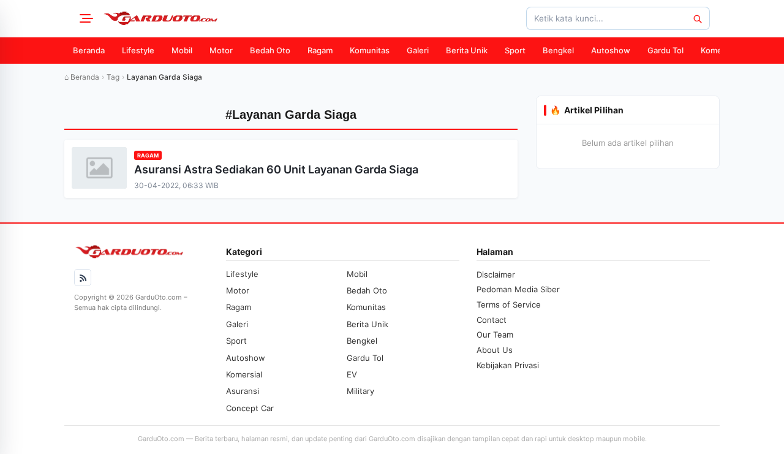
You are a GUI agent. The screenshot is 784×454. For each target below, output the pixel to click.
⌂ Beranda (81, 76)
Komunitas (370, 50)
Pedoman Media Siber (518, 289)
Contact (492, 320)
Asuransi (242, 391)
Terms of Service (509, 304)
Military (360, 391)
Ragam (320, 50)
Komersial (719, 50)
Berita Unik (467, 50)
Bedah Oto (270, 50)
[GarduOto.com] (160, 18)
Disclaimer (496, 274)
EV (352, 374)
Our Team (495, 334)
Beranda (89, 50)
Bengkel (558, 50)
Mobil (182, 50)
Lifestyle (138, 50)
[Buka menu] (84, 18)
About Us (495, 350)
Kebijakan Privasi (508, 365)
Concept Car (250, 408)
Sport (515, 50)
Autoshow (610, 50)
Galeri (418, 50)
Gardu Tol (665, 50)
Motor (221, 50)
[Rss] (82, 277)
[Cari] (697, 18)
